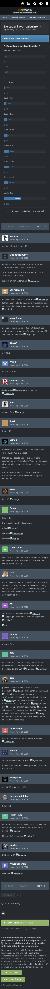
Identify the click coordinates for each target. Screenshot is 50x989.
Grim (12, 489)
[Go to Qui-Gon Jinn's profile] (5, 291)
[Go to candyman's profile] (5, 779)
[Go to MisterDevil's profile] (5, 549)
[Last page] (45, 226)
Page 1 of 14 (25, 226)
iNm (11, 652)
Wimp (12, 361)
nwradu (10, 30)
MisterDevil (15, 547)
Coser (12, 508)
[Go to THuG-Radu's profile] (5, 816)
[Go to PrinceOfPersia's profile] (5, 865)
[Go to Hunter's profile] (5, 636)
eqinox (13, 439)
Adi (11, 603)
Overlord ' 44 (16, 380)
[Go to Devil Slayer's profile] (5, 730)
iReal (12, 421)
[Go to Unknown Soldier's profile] (5, 798)
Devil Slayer (15, 728)
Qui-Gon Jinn (16, 289)
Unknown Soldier (18, 796)
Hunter (13, 634)
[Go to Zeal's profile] (5, 574)
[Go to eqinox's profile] (5, 441)
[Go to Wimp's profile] (5, 363)
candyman (15, 777)
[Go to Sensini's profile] (5, 752)
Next (39, 226)
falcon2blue (15, 318)
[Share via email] (3, 913)
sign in (15, 211)
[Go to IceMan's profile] (5, 847)
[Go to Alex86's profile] (5, 345)
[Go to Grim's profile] (5, 491)
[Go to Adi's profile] (5, 605)
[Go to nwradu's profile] (5, 238)
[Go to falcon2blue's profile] (5, 320)
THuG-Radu (15, 814)
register (24, 211)
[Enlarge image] (33, 281)
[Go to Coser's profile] (5, 510)
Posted (18, 239)
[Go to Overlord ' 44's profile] (5, 382)
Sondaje (32, 30)
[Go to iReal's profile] (5, 423)
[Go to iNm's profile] (5, 654)
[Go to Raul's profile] (5, 404)
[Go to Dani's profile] (5, 679)
